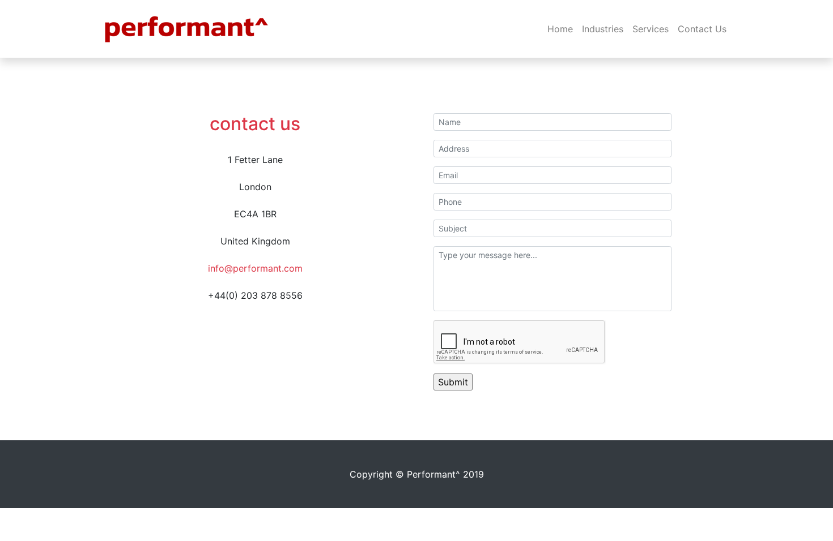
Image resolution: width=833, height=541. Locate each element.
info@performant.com (255, 268)
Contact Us (702, 29)
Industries (602, 29)
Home (560, 29)
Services (650, 29)
